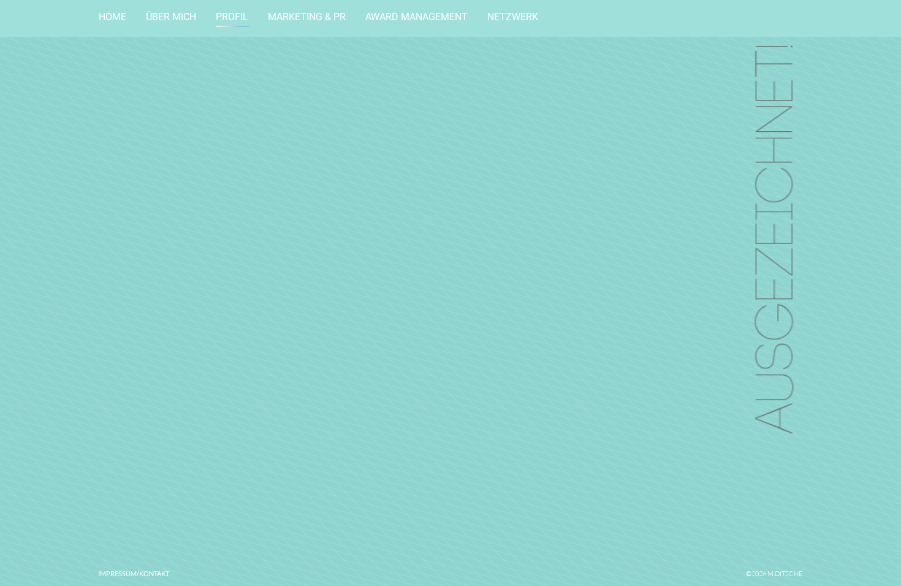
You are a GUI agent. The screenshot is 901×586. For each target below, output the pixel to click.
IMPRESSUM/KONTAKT (133, 573)
